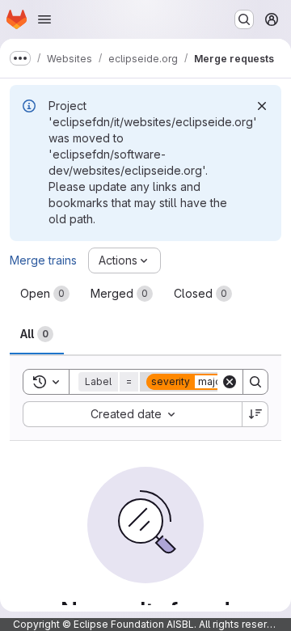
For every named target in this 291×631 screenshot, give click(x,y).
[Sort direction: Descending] (255, 414)
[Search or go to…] (244, 19)
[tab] (45, 293)
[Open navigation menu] (44, 19)
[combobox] (132, 414)
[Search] (255, 382)
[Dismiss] (262, 106)
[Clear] (229, 382)
